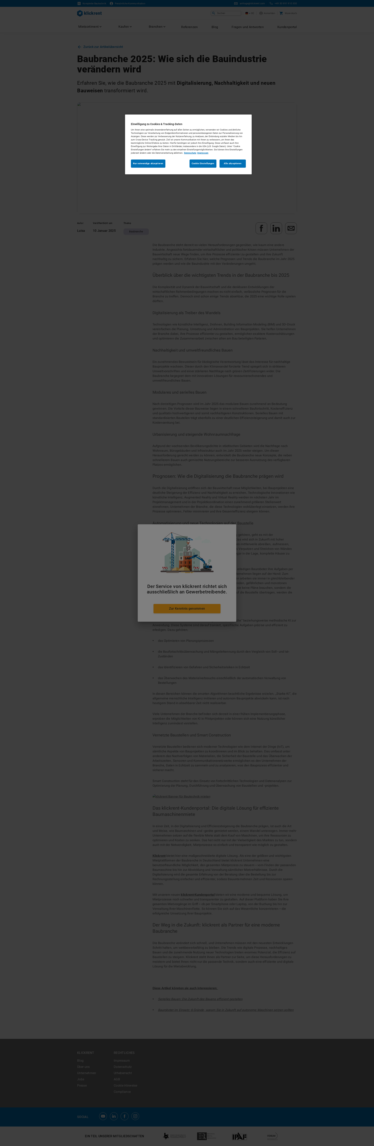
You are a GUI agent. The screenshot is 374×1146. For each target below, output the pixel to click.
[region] (188, 144)
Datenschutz (190, 153)
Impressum (202, 153)
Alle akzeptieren (232, 163)
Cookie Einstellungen (203, 163)
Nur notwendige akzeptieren (148, 163)
